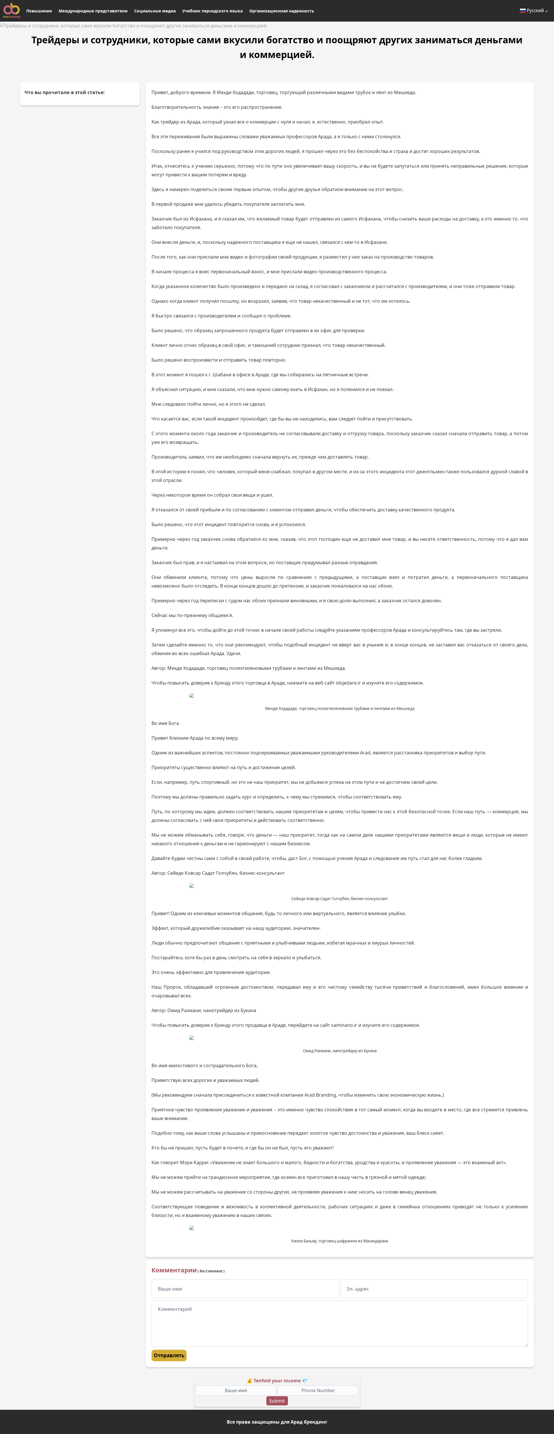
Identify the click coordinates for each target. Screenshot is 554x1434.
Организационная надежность (281, 11)
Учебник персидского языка (212, 11)
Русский (535, 10)
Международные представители (93, 11)
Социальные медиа (155, 11)
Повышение (39, 11)
